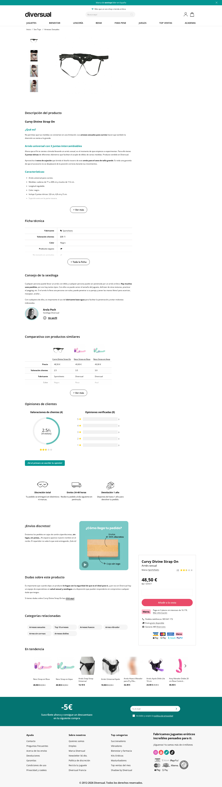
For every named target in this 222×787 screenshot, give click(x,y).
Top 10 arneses (61, 627)
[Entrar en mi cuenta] (186, 14)
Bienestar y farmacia (121, 750)
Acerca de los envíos (36, 750)
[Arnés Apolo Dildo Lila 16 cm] (156, 666)
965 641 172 (167, 619)
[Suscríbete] (176, 710)
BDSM (99, 22)
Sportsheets (68, 230)
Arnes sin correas (37, 633)
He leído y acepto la (154, 715)
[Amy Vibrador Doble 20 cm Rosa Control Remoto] (179, 666)
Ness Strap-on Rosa (41, 679)
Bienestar (54, 22)
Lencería (78, 22)
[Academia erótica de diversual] (166, 752)
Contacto (30, 741)
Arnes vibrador (112, 627)
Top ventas (165, 22)
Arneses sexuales (37, 627)
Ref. (143, 584)
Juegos (142, 22)
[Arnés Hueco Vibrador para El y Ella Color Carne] (133, 666)
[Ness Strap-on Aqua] (66, 666)
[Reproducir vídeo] (85, 564)
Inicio (28, 29)
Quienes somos (76, 741)
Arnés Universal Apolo (110, 679)
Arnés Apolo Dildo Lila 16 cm (155, 679)
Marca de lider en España (111, 2)
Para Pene (120, 22)
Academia (190, 22)
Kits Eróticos (117, 755)
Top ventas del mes (121, 765)
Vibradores (116, 746)
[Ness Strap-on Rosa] (43, 666)
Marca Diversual (77, 750)
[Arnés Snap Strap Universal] (88, 666)
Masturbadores (119, 760)
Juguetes (31, 22)
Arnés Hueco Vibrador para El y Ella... (133, 679)
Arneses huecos (87, 627)
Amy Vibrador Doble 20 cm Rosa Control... (179, 679)
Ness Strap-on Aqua (64, 679)
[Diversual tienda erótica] (49, 13)
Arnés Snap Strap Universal (86, 679)
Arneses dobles (62, 633)
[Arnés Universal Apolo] (111, 666)
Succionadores (118, 741)
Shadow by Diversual (121, 770)
